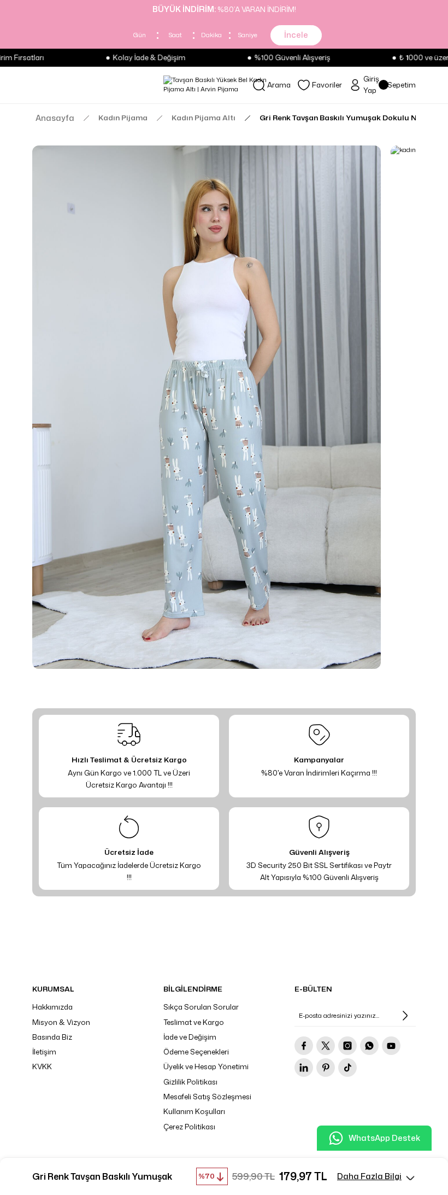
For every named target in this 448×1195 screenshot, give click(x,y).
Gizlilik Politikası (190, 1082)
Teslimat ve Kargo (193, 1022)
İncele (296, 34)
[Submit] (405, 1016)
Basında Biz (52, 1037)
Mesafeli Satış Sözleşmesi (207, 1096)
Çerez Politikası (189, 1127)
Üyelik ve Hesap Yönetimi (206, 1066)
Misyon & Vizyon (61, 1022)
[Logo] (224, 84)
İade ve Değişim (189, 1037)
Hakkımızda (52, 1007)
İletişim (44, 1052)
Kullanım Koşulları (194, 1111)
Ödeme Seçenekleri (196, 1052)
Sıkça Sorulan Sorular (201, 1007)
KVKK (42, 1066)
